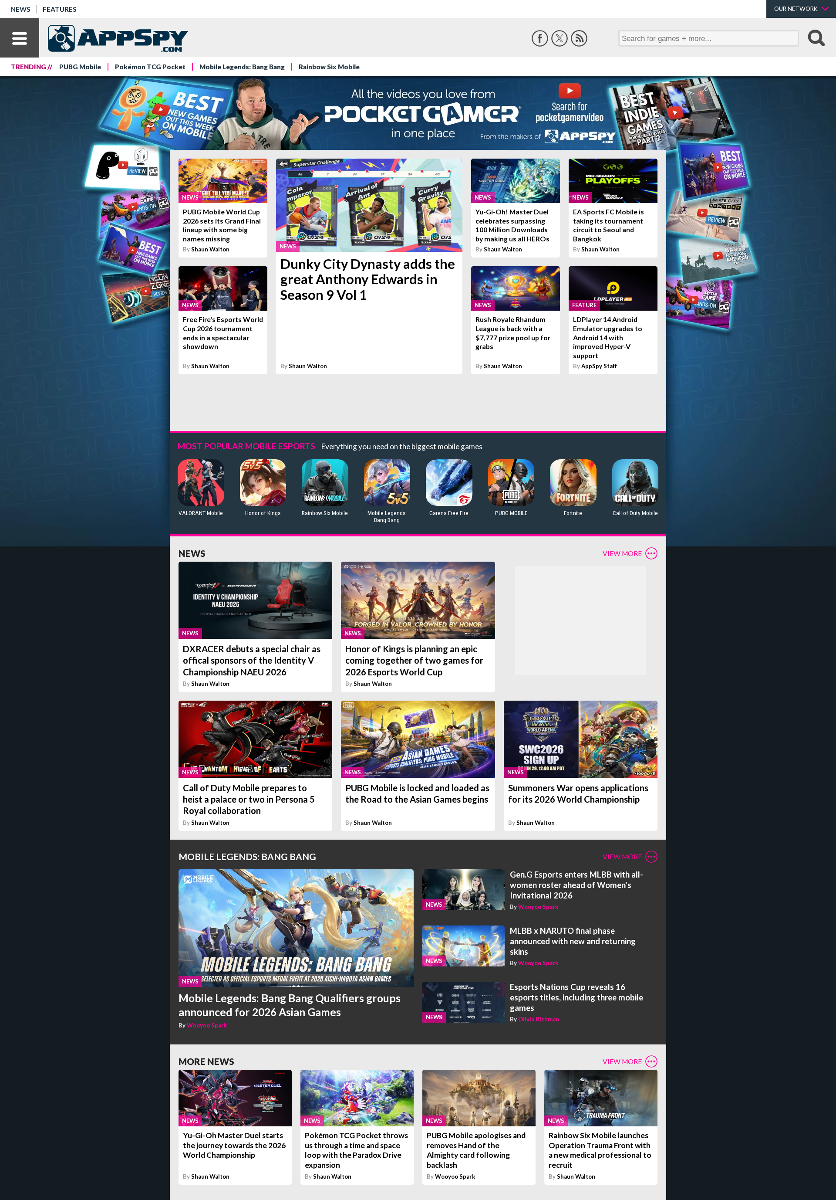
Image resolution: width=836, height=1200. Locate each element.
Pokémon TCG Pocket (150, 67)
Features (60, 9)
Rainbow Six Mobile (329, 67)
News (20, 9)
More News (206, 1061)
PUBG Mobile (80, 67)
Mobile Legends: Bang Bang (242, 67)
